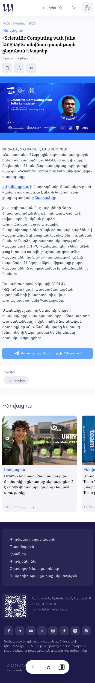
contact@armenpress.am (51, 609)
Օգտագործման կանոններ (34, 568)
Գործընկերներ (24, 561)
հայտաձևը (45, 197)
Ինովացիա (16, 380)
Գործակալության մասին (32, 539)
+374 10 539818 (44, 603)
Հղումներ (18, 553)
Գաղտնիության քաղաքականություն (43, 575)
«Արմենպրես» (15, 186)
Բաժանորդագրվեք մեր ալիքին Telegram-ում (51, 353)
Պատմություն (22, 546)
